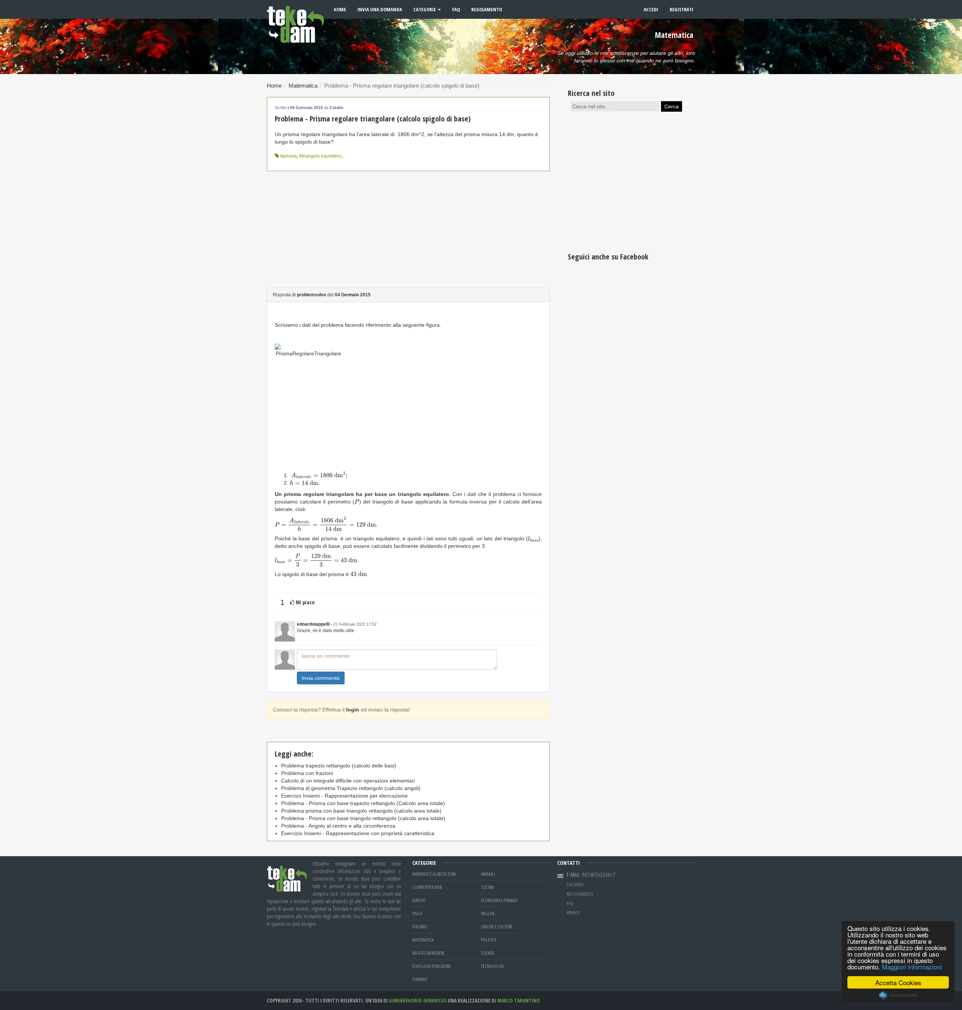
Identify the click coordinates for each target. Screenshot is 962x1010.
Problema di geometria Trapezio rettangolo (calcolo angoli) (350, 788)
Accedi (651, 9)
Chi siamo (575, 884)
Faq (456, 9)
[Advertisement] (408, 229)
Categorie (425, 9)
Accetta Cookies (898, 982)
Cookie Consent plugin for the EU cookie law (898, 995)
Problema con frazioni (307, 773)
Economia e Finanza (499, 900)
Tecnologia (492, 966)
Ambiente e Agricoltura (434, 873)
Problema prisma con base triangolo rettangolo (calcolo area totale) (361, 811)
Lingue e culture (497, 926)
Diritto (419, 900)
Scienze (487, 952)
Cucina (487, 887)
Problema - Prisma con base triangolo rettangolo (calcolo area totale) (363, 818)
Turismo (420, 979)
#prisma (288, 156)
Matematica (303, 85)
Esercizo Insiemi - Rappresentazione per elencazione (344, 796)
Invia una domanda (379, 9)
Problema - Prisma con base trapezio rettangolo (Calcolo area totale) (363, 803)
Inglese (488, 913)
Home (340, 9)
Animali (488, 873)
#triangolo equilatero (320, 156)
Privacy (573, 912)
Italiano (420, 926)
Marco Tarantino (518, 1000)
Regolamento (486, 9)
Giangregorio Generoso (417, 1000)
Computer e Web (427, 887)
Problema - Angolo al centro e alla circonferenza (338, 826)
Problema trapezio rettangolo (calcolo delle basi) (338, 766)
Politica (488, 939)
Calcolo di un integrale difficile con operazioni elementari (348, 781)
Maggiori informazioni (912, 966)
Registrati (681, 9)
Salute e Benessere (428, 952)
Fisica (417, 913)
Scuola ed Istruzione (431, 966)
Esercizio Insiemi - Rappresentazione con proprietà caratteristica (357, 833)
